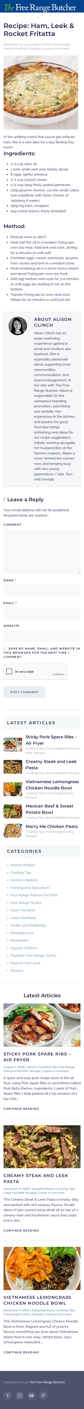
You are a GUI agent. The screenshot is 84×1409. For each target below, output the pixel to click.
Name (10, 580)
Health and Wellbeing (28, 925)
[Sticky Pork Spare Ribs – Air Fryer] (13, 744)
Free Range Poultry (59, 793)
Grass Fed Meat (23, 918)
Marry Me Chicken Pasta (52, 826)
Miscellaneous (22, 933)
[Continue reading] (42, 1025)
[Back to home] (40, 6)
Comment (12, 524)
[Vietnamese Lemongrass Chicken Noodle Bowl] (13, 789)
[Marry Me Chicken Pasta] (13, 830)
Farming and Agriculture (29, 888)
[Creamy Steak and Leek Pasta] (13, 767)
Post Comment (24, 692)
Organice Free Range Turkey (33, 955)
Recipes (35, 48)
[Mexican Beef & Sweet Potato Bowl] (13, 811)
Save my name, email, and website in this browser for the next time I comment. (42, 653)
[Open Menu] (78, 6)
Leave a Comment (56, 48)
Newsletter (19, 940)
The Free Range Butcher (47, 1382)
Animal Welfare (22, 865)
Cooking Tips (35, 748)
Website (12, 625)
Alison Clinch (42, 44)
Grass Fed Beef (56, 773)
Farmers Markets (23, 880)
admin (31, 1067)
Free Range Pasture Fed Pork (34, 895)
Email (10, 603)
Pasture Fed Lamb (25, 963)
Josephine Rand (43, 1188)
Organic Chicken (23, 948)
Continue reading (21, 1108)
